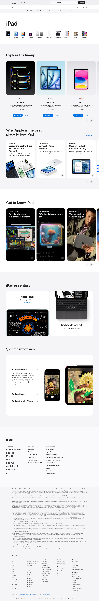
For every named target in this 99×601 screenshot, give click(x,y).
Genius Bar (44, 563)
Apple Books (29, 584)
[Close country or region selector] (87, 2)
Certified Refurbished (46, 573)
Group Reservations (46, 567)
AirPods (13, 573)
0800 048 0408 (46, 594)
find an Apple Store (24, 594)
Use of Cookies (45, 598)
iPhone (13, 567)
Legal (67, 598)
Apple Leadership (76, 576)
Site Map (72, 598)
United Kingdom (84, 598)
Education (74, 563)
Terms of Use (53, 598)
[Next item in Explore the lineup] (91, 120)
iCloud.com (29, 565)
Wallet (13, 586)
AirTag (13, 577)
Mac (12, 563)
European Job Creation (77, 588)
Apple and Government (62, 580)
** (88, 148)
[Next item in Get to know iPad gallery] (91, 264)
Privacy (74, 567)
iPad (13, 565)
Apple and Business (61, 561)
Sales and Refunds (61, 598)
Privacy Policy (37, 598)
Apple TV (29, 572)
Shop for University (61, 570)
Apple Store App (45, 571)
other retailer (32, 594)
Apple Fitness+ (30, 578)
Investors (74, 582)
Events (73, 586)
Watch (13, 569)
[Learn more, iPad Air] (51, 79)
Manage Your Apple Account (33, 561)
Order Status (44, 579)
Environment (75, 565)
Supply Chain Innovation (77, 569)
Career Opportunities (76, 578)
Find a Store (44, 561)
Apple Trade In (45, 575)
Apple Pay (14, 588)
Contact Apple (75, 590)
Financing (44, 577)
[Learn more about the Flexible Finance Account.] (20, 159)
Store (13, 561)
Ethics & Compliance (76, 584)
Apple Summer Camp (46, 569)
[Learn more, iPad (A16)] (81, 79)
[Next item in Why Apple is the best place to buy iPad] (91, 181)
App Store (29, 586)
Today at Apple (45, 565)
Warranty (74, 580)
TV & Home (14, 575)
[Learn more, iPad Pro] (20, 79)
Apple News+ (29, 580)
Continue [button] (82, 2)
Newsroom (74, 574)
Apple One (29, 570)
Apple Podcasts (30, 582)
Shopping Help (45, 581)
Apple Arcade (30, 576)
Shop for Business (61, 563)
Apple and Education (61, 568)
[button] (63, 2)
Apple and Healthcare (61, 575)
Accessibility (75, 561)
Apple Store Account (31, 563)
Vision (13, 571)
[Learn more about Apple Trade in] (51, 159)
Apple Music (29, 574)
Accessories (14, 579)
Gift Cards (14, 581)
